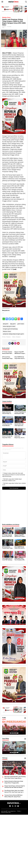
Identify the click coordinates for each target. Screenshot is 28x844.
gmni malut (21, 324)
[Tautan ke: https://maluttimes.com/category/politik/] (25, 718)
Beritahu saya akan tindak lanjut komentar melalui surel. (12, 479)
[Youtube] (18, 343)
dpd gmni (5, 324)
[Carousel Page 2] (12, 752)
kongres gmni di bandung (10, 329)
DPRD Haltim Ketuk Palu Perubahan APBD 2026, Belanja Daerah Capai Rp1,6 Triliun (20, 559)
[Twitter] (12, 343)
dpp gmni (13, 324)
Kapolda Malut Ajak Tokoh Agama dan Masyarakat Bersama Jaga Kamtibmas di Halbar (19, 424)
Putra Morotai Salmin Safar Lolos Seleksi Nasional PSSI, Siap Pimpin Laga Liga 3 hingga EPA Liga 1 (14, 791)
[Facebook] (9, 343)
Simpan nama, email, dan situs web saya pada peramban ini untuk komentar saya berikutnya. (13, 474)
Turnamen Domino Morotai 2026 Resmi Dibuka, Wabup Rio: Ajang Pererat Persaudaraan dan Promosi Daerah (13, 796)
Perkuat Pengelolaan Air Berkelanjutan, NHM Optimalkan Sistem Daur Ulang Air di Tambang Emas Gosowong (20, 412)
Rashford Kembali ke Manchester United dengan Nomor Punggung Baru (13, 782)
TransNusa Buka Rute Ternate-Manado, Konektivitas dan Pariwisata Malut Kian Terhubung (7, 424)
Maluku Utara (6, 17)
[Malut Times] (14, 1)
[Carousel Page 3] (14, 752)
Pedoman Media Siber (6, 812)
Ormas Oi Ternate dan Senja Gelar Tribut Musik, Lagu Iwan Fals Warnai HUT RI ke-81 (7, 436)
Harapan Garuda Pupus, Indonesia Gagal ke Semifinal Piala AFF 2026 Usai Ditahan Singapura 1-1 (14, 786)
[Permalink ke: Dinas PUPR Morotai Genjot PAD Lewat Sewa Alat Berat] (20, 542)
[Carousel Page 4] (16, 752)
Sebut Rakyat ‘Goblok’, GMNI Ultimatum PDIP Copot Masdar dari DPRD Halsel (13, 729)
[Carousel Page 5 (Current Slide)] (17, 752)
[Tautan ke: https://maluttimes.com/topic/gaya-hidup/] (25, 739)
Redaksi (19, 811)
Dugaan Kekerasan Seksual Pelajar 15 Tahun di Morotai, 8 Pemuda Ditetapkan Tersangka (6, 412)
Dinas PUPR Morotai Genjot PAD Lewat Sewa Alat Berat (20, 357)
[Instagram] (15, 343)
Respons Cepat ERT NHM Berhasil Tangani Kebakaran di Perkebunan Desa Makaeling (20, 352)
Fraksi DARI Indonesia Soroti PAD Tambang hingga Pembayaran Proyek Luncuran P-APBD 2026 (7, 559)
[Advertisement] (14, 507)
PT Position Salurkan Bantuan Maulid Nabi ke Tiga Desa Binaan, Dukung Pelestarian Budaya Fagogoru (7, 352)
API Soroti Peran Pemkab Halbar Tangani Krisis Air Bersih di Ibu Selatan (7, 357)
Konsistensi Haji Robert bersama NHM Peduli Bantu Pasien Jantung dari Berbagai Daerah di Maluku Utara (13, 749)
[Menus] (2, 2)
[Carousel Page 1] (10, 752)
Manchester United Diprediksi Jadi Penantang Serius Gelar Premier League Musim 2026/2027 (15, 777)
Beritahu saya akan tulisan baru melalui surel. (14, 484)
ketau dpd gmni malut (9, 326)
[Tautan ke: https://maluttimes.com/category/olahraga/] (25, 758)
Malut (3, 27)
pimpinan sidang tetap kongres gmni (13, 334)
